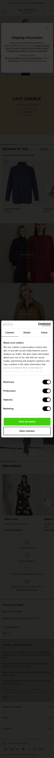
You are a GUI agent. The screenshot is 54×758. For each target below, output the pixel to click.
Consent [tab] (9, 332)
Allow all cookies (27, 421)
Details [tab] (27, 332)
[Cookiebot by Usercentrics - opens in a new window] (38, 324)
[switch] (46, 391)
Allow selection (27, 431)
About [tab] (44, 332)
